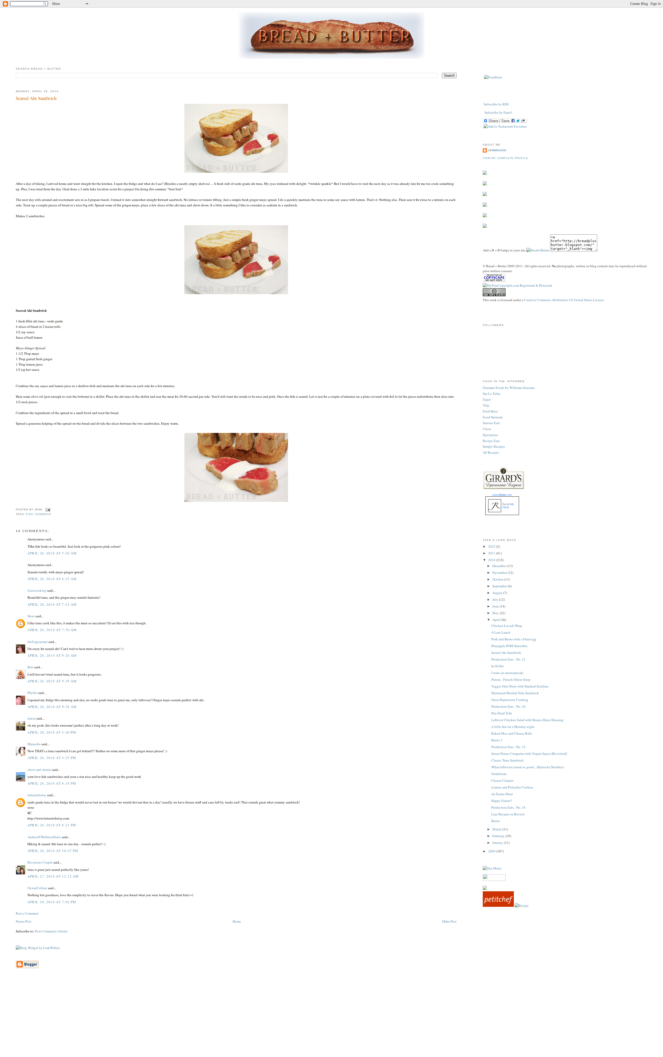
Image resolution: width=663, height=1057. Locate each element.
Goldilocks (499, 773)
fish (29, 514)
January (498, 842)
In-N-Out (497, 666)
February (499, 836)
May (496, 613)
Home (237, 921)
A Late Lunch (500, 632)
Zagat (487, 399)
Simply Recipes (494, 446)
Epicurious (490, 434)
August (497, 592)
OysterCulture (37, 888)
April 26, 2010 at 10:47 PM (52, 850)
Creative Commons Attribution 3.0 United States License (564, 300)
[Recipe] (522, 905)
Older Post (449, 921)
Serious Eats (491, 423)
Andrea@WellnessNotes (44, 837)
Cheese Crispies (502, 780)
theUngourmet (37, 641)
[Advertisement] (331, 1020)
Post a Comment (27, 913)
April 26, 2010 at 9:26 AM (52, 655)
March (497, 829)
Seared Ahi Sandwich (36, 98)
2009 (492, 851)
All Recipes (491, 452)
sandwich (43, 514)
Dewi (31, 616)
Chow (487, 428)
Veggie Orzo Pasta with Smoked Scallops (520, 686)
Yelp (486, 405)
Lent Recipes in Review (508, 814)
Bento (495, 821)
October (498, 579)
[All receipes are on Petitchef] (498, 905)
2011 (492, 553)
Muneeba (34, 744)
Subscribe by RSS (496, 104)
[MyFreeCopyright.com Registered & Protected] (517, 285)
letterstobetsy (36, 795)
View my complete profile (505, 158)
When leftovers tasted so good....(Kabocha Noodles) (527, 767)
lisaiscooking (36, 590)
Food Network (493, 417)
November (500, 572)
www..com (502, 494)
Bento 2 (496, 740)
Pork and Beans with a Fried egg (513, 639)
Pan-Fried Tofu (501, 713)
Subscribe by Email (498, 112)
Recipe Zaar (491, 440)
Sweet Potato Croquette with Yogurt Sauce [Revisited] (529, 753)
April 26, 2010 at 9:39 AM (52, 681)
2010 (492, 560)
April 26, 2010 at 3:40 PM (51, 732)
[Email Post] (47, 509)
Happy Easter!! (501, 800)
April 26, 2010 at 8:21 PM (51, 825)
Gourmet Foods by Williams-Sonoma (509, 387)
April (496, 619)
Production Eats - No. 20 (508, 706)
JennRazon (497, 150)
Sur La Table (491, 393)
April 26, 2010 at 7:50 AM (52, 629)
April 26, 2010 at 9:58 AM (52, 706)
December (499, 565)
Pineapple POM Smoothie (509, 645)
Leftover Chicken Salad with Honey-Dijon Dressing (527, 720)
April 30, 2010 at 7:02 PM (51, 902)
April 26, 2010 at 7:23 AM (52, 604)
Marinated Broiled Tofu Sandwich (515, 693)
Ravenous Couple (40, 862)
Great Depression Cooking (509, 699)
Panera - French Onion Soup (510, 679)
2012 (492, 546)
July (495, 599)
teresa (31, 718)
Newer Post (23, 921)
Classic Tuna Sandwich (507, 760)
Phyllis (32, 692)
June (496, 606)
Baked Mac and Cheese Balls (511, 733)
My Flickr (508, 506)
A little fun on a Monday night (512, 726)
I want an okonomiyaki (507, 672)
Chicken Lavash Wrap (506, 625)
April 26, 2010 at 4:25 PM (51, 757)
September (500, 586)
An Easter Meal (502, 794)
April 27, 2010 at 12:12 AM (53, 876)
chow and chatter (39, 769)
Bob (30, 667)
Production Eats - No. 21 (508, 659)
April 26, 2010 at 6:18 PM (51, 783)
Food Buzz (490, 411)
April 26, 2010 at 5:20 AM (52, 553)
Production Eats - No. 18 (508, 807)
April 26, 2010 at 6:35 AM (52, 578)
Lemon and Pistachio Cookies (512, 787)
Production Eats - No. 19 (508, 746)
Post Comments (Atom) (51, 931)
